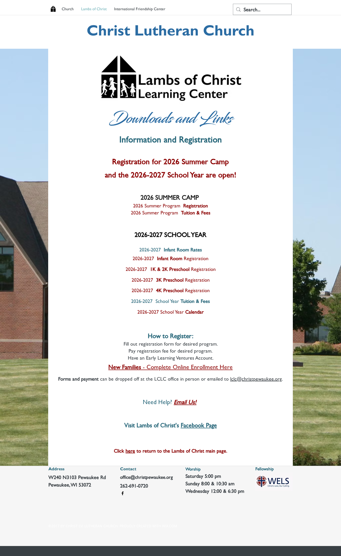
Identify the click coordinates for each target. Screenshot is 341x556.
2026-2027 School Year (170, 301)
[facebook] (122, 493)
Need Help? (158, 402)
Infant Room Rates (170, 250)
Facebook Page (199, 425)
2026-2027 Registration (171, 269)
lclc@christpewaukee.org (256, 379)
